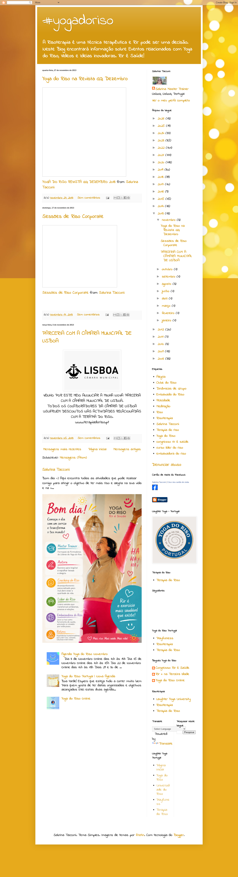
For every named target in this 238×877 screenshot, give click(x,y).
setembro (169, 276)
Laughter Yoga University (173, 699)
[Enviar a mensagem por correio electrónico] (107, 198)
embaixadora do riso (171, 453)
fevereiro (169, 313)
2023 (162, 140)
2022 (162, 147)
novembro (169, 220)
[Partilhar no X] (122, 197)
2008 (161, 358)
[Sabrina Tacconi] (155, 489)
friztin (140, 835)
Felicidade (163, 400)
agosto (167, 284)
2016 (161, 191)
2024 (162, 133)
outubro (168, 269)
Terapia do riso (167, 430)
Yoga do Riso (165, 435)
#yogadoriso (77, 21)
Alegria (161, 376)
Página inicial (97, 449)
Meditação (163, 406)
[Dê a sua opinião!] (118, 197)
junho (166, 291)
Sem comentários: (89, 198)
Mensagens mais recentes (62, 449)
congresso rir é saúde (172, 441)
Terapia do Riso (168, 580)
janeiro (167, 320)
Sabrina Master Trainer (172, 89)
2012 (161, 329)
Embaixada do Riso (170, 394)
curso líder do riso (169, 447)
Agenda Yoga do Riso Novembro (85, 654)
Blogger (179, 835)
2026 (162, 118)
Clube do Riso (166, 382)
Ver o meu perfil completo (171, 100)
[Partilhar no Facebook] (125, 197)
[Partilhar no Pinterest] (128, 197)
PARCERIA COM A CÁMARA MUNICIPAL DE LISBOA (176, 256)
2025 (162, 125)
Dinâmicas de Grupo (171, 388)
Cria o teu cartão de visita (178, 482)
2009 (161, 351)
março (167, 305)
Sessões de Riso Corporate (73, 216)
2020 (162, 162)
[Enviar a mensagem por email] (115, 197)
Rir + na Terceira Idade (172, 674)
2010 (161, 344)
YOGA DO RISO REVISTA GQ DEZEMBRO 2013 (79, 182)
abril (165, 298)
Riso (159, 412)
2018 (161, 177)
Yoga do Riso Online (76, 698)
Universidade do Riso (163, 789)
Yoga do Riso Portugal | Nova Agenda (88, 676)
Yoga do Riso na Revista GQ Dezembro (85, 79)
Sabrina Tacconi (111, 293)
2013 (161, 213)
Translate (165, 743)
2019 (161, 169)
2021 (161, 155)
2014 (161, 206)
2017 (161, 184)
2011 (161, 336)
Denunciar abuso (166, 465)
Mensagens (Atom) (73, 457)
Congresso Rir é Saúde (172, 667)
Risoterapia (164, 418)
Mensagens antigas (127, 449)
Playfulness (164, 638)
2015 (162, 199)
